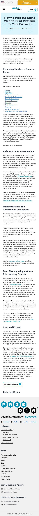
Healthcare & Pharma (10, 435)
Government (7, 440)
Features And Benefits (8, 455)
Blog (2, 463)
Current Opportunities (8, 468)
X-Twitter (15, 422)
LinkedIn (24, 422)
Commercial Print (7, 443)
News (3, 460)
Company (4, 458)
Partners (4, 474)
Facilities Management (10, 437)
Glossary (4, 466)
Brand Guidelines (6, 471)
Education (6, 432)
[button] (3, 9)
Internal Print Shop (7, 430)
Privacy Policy (5, 479)
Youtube (34, 422)
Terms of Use (5, 476)
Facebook (5, 422)
